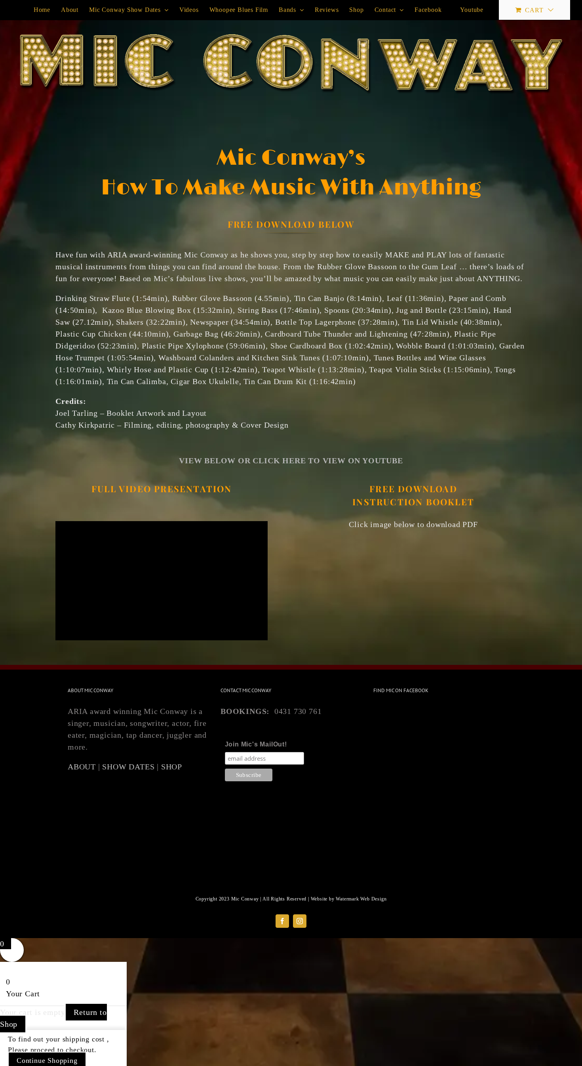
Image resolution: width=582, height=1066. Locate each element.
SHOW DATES (128, 766)
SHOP (171, 766)
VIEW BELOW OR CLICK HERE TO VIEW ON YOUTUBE (291, 460)
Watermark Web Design (361, 899)
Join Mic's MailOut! (256, 744)
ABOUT (82, 766)
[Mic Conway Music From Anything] (413, 542)
